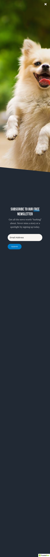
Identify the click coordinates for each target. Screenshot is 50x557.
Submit (14, 246)
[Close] (45, 4)
